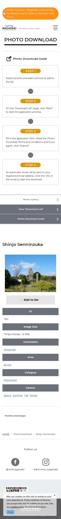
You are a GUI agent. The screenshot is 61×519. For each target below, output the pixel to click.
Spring (7, 395)
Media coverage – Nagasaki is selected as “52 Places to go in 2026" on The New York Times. (30, 13)
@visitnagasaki (15, 469)
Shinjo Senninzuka (45, 434)
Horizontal (9, 349)
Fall (26, 395)
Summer (18, 395)
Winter (34, 395)
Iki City (7, 364)
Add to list (31, 299)
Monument (10, 380)
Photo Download (23, 434)
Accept (10, 512)
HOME (5, 434)
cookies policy (17, 506)
